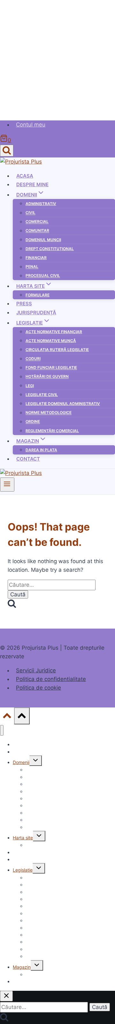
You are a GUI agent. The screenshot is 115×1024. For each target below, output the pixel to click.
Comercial (37, 221)
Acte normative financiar (54, 331)
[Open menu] (7, 485)
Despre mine (32, 184)
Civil (30, 212)
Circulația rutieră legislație (57, 349)
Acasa (24, 176)
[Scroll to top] (7, 717)
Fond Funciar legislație (51, 367)
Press (24, 304)
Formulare (38, 295)
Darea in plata (41, 449)
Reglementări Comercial (52, 430)
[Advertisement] (57, 57)
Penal (32, 266)
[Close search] (6, 996)
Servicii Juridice (36, 670)
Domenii (21, 762)
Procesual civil (43, 275)
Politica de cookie (38, 687)
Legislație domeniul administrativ (63, 403)
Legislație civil (42, 394)
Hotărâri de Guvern (47, 376)
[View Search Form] (6, 151)
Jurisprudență (36, 312)
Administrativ (41, 203)
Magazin (22, 967)
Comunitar (37, 230)
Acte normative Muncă (51, 340)
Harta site (23, 837)
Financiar (36, 257)
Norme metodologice (49, 412)
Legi (30, 385)
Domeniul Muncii (43, 239)
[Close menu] (2, 730)
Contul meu (30, 124)
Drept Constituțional (50, 248)
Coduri (33, 358)
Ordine (33, 421)
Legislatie (23, 870)
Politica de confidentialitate (51, 679)
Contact (28, 459)
